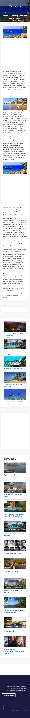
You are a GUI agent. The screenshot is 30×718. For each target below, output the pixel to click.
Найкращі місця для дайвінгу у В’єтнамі (15, 368)
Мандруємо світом (18, 288)
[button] (28, 12)
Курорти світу (9, 288)
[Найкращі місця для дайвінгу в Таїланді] (15, 395)
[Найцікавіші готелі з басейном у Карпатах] (15, 344)
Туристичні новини (8, 290)
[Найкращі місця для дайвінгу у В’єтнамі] (15, 362)
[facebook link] (3, 707)
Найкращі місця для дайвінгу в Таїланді (15, 401)
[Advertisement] (15, 55)
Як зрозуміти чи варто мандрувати (14, 293)
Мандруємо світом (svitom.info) (20, 710)
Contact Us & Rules (9, 695)
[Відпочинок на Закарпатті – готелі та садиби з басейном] (15, 327)
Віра (19, 20)
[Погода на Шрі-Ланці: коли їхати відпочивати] (15, 377)
